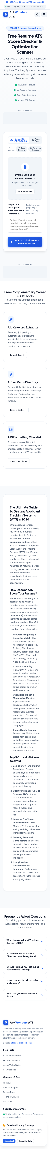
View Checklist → (18, 461)
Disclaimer (8, 1101)
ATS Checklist (9, 1070)
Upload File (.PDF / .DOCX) (20, 140)
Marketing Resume (36, 149)
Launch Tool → (17, 355)
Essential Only (25, 1141)
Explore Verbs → (18, 410)
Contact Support (10, 1087)
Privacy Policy (9, 1092)
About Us (7, 1083)
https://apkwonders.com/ (21, 1043)
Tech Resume (21, 149)
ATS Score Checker (12, 1055)
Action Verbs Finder (12, 1065)
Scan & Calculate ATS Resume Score (27, 242)
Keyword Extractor (11, 1060)
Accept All (9, 1141)
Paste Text (37, 140)
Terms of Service (11, 1097)
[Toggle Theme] (37, 14)
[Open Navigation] (44, 14)
